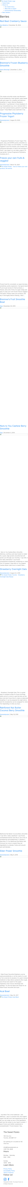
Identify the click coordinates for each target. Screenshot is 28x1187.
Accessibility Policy (9, 1170)
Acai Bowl (5, 991)
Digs (1, 306)
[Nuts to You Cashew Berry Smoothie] (14, 492)
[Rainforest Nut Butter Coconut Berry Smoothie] (14, 774)
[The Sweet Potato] (7, 1)
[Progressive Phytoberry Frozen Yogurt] (14, 130)
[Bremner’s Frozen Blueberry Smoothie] (12, 83)
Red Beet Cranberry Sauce (13, 21)
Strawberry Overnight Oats (13, 569)
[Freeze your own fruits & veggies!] (14, 224)
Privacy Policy (8, 1169)
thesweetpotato (4, 120)
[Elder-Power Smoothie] (14, 914)
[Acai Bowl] (14, 1055)
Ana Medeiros (4, 25)
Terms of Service (8, 1172)
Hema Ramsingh (4, 69)
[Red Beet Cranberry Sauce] (14, 35)
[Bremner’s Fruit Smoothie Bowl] (14, 365)
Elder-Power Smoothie (11, 851)
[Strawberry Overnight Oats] (14, 632)
